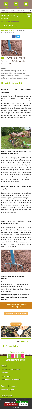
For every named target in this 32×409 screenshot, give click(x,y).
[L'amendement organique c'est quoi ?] (16, 48)
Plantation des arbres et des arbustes (16, 313)
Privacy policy (16, 407)
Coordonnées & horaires (10, 380)
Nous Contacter (7, 396)
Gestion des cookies (9, 386)
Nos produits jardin (8, 30)
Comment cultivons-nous (10, 369)
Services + (5, 373)
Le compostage (16, 324)
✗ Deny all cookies (11, 404)
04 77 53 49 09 (9, 25)
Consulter (22, 341)
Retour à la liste (12, 346)
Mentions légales (7, 389)
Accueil (3, 366)
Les (9, 18)
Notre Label (5, 376)
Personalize (23, 404)
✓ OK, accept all (22, 402)
